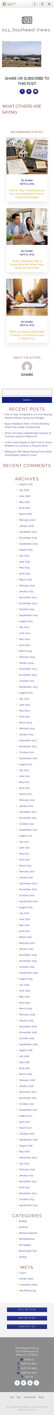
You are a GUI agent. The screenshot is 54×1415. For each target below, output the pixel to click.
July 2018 (24, 1056)
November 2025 (28, 537)
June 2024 (24, 633)
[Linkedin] (30, 1383)
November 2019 (28, 961)
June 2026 (24, 496)
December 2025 (28, 531)
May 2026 (24, 502)
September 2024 (28, 615)
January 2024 (26, 663)
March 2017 (25, 1127)
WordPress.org (27, 1290)
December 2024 (28, 597)
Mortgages (25, 1245)
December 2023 (28, 668)
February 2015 (27, 1169)
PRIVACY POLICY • (28, 1410)
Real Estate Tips (28, 1251)
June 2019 (24, 990)
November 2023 (28, 674)
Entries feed (26, 1278)
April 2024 (24, 645)
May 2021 (24, 853)
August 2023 (26, 692)
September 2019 (28, 972)
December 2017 (28, 1092)
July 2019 (24, 984)
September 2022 (28, 758)
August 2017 (25, 1115)
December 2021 (27, 812)
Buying (22, 1221)
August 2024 (26, 621)
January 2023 (26, 734)
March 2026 (25, 514)
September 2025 (28, 543)
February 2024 (27, 657)
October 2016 (26, 1133)
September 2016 (28, 1139)
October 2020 (26, 895)
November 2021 (28, 818)
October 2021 (26, 824)
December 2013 (28, 1193)
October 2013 (26, 1199)
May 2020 (24, 925)
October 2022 (26, 752)
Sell (18, 1397)
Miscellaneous (27, 1239)
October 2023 (26, 680)
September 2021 (28, 829)
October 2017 (26, 1104)
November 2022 (28, 746)
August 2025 (26, 549)
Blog (41, 1397)
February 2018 (27, 1080)
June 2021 (24, 847)
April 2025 (24, 573)
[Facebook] (17, 1383)
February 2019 (27, 1014)
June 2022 (24, 776)
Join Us (29, 1376)
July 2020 (24, 913)
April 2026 (24, 508)
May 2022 (24, 782)
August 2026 (26, 484)
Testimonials (29, 1397)
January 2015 (26, 1175)
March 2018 (25, 1074)
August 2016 (26, 1145)
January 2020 (26, 949)
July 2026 (24, 490)
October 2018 (26, 1038)
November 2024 (28, 603)
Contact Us (27, 1326)
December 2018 (28, 1026)
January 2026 (26, 526)
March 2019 (25, 1008)
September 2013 (28, 1205)
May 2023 (24, 710)
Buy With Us (27, 1318)
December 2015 (28, 1157)
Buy (12, 1397)
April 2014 (24, 1187)
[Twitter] (23, 1383)
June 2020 (24, 919)
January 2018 (26, 1086)
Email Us (29, 1359)
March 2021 (25, 865)
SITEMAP (43, 1407)
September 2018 (28, 1044)
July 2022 (24, 770)
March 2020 (25, 937)
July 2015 (24, 1163)
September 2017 (28, 1109)
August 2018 (26, 1050)
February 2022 (27, 800)
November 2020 (28, 889)
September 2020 (28, 901)
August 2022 (25, 764)
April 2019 (24, 1002)
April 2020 (24, 931)
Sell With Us (27, 1309)
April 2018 (24, 1068)
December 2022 (28, 740)
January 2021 (26, 877)
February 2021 (27, 871)
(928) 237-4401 (29, 1372)
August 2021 (25, 835)
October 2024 (26, 609)
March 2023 (25, 722)
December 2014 (28, 1181)
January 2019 (26, 1020)
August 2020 (26, 907)
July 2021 (24, 841)
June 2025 (24, 561)
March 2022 (25, 794)
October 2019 (26, 967)
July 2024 (24, 627)
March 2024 (25, 651)
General (23, 1227)
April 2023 (24, 716)
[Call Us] (35, 4)
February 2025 (27, 585)
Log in (22, 1272)
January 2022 (26, 806)
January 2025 (26, 591)
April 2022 (24, 788)
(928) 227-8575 (29, 1363)
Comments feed (28, 1284)
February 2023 (27, 728)
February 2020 (27, 943)
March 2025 (25, 579)
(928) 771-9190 (29, 1368)
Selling (22, 1257)
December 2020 (28, 883)
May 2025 (24, 567)
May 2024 (24, 639)
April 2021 (24, 859)
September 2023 (28, 686)
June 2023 (24, 704)
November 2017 (28, 1098)
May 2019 (24, 996)
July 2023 (24, 698)
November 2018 (28, 1032)
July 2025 (24, 555)
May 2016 (24, 1151)
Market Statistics (28, 1233)
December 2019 (28, 955)
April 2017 (24, 1121)
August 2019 (26, 978)
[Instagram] (36, 1383)
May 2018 (24, 1062)
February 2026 (27, 520)
